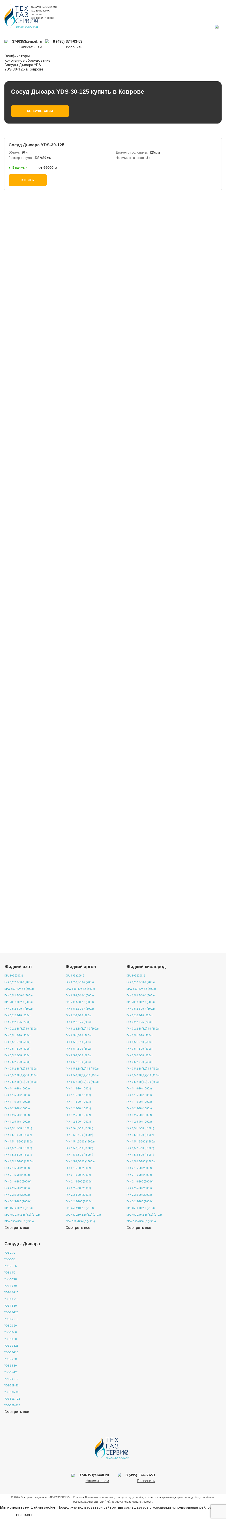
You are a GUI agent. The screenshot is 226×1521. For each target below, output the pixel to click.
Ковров (49, 17)
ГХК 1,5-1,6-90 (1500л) (18, 1135)
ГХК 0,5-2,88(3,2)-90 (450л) (21, 1082)
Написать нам (30, 47)
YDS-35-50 (10, 1359)
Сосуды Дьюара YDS (22, 65)
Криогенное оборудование (27, 60)
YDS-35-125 (11, 1372)
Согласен (25, 1515)
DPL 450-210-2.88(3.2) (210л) (22, 1214)
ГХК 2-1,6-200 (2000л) (17, 1181)
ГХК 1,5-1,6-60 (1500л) (18, 1128)
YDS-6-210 (10, 1279)
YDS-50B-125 (12, 1398)
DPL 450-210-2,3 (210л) (18, 1208)
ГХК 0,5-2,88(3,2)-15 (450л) (21, 1068)
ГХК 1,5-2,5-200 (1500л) (19, 1161)
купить (27, 180)
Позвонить (73, 47)
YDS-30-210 (11, 1352)
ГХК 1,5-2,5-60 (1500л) (18, 1148)
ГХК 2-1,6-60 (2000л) (17, 1168)
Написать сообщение (57, 385)
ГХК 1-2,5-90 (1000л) (17, 1121)
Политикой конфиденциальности (143, 475)
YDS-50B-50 (11, 1385)
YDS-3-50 (9, 1259)
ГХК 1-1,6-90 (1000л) (17, 1101)
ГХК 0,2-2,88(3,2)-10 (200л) (21, 1028)
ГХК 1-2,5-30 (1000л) (17, 1108)
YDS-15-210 (11, 1319)
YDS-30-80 (10, 1339)
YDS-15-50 (10, 1305)
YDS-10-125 (11, 1292)
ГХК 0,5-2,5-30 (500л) (17, 1055)
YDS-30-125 (11, 1345)
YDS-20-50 (10, 1325)
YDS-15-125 (11, 1312)
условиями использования (175, 1507)
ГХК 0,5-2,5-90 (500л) (17, 1062)
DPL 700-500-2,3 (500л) (18, 1002)
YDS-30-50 (10, 1332)
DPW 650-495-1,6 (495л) (19, 1221)
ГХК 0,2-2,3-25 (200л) (17, 1022)
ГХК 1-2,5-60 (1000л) (17, 1115)
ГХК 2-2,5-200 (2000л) (17, 1201)
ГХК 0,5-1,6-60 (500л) (17, 1042)
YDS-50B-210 (12, 1405)
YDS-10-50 (10, 1286)
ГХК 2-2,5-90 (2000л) (17, 1195)
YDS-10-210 (11, 1299)
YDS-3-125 (10, 1266)
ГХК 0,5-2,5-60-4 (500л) (18, 995)
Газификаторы (17, 56)
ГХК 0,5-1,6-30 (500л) (17, 1035)
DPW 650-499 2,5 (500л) (19, 989)
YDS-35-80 (10, 1365)
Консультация (40, 111)
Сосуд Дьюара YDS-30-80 (35, 769)
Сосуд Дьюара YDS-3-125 (35, 664)
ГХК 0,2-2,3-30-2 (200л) (18, 982)
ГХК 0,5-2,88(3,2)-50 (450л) (21, 1075)
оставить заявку (122, 491)
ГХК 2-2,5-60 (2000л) (17, 1188)
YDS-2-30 (9, 1252)
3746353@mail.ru (144, 388)
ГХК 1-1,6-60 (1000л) (17, 1095)
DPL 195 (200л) (13, 975)
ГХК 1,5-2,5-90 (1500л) (18, 1155)
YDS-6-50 (9, 1272)
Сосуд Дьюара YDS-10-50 (35, 821)
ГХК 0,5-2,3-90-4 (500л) (18, 1008)
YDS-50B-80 (11, 1392)
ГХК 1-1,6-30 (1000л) (17, 1088)
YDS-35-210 (11, 1379)
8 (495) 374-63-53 (105, 388)
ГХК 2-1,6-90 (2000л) (17, 1175)
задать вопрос (29, 940)
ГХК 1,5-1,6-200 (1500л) (19, 1141)
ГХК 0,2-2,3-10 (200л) (17, 1015)
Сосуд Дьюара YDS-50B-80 (37, 716)
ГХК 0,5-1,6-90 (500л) (17, 1048)
